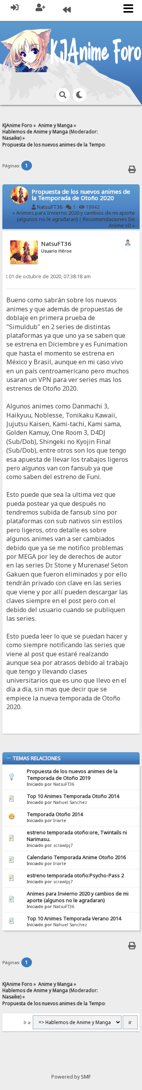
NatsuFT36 (49, 207)
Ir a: (28, 1022)
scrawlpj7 (63, 845)
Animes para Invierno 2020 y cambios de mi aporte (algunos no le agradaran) (78, 897)
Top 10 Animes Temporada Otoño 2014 (73, 796)
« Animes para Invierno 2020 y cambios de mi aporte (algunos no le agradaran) (73, 216)
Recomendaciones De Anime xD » (109, 222)
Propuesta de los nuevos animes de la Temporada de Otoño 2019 (72, 774)
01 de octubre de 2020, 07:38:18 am (48, 276)
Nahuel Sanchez (70, 802)
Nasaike (11, 138)
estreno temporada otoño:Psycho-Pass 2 (75, 875)
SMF (86, 1076)
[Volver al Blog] (67, 10)
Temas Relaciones (36, 758)
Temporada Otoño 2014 (55, 814)
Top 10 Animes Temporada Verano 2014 (74, 918)
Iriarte (59, 820)
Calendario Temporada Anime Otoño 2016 (76, 857)
